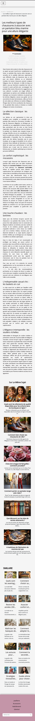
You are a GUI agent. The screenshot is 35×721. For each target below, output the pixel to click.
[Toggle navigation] (3, 3)
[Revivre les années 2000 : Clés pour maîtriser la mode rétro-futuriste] (11, 598)
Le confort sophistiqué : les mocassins (17, 58)
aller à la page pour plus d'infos (17, 268)
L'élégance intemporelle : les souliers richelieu (16, 64)
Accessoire (16, 704)
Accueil (3, 12)
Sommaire (17, 54)
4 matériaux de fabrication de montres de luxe (17, 548)
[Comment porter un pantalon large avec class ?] (17, 481)
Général (16, 709)
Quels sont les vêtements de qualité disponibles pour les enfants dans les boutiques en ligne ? (17, 406)
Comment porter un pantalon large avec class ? (17, 492)
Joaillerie (17, 701)
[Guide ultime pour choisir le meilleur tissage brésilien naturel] (24, 670)
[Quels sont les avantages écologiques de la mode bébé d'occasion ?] (11, 575)
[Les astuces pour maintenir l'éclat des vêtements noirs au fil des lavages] (11, 646)
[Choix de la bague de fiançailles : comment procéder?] (17, 454)
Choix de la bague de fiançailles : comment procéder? (17, 465)
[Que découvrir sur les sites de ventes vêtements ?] (17, 508)
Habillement (10, 12)
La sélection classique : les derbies (17, 56)
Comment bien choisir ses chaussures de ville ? (17, 436)
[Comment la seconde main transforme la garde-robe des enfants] (24, 646)
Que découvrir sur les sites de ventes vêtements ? (17, 519)
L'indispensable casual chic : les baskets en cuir (17, 62)
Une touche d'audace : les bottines (17, 60)
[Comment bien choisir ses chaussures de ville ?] (17, 425)
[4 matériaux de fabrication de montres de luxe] (17, 537)
